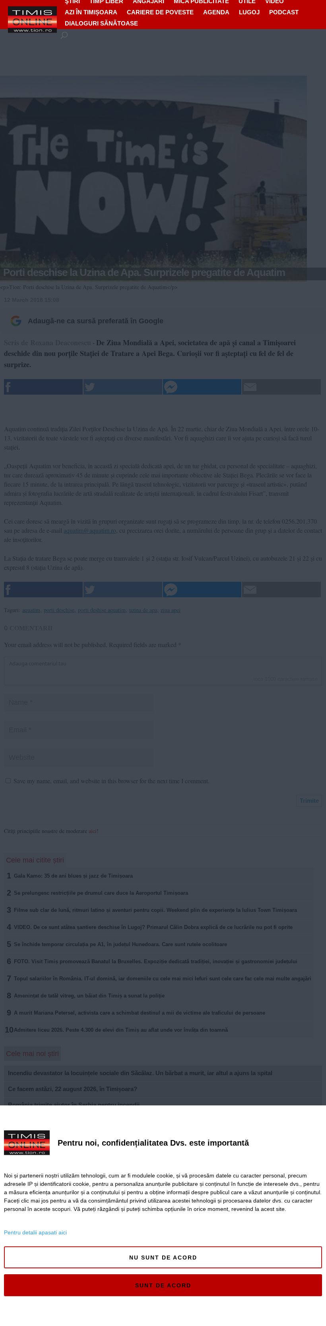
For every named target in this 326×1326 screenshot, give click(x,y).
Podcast (284, 12)
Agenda (216, 12)
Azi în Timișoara (91, 12)
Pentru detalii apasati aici (35, 1232)
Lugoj (249, 12)
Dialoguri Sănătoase (101, 23)
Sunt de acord (163, 1285)
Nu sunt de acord (163, 1257)
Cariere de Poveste (160, 12)
